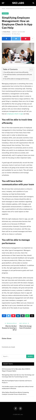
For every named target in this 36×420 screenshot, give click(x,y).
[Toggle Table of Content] (30, 69)
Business (5, 13)
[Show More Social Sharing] (32, 38)
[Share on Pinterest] (25, 38)
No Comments (7, 34)
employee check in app (15, 114)
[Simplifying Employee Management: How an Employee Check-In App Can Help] (18, 53)
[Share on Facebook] (6, 38)
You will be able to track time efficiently (16, 72)
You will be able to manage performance (16, 79)
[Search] (33, 3)
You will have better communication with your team (18, 75)
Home (3, 8)
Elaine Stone (6, 31)
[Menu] (3, 3)
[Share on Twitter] (16, 38)
